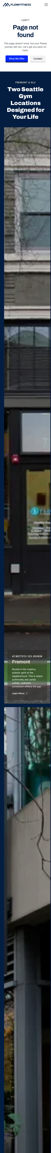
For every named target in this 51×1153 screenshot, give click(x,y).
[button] (45, 4)
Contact (38, 58)
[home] (17, 4)
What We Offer (17, 58)
